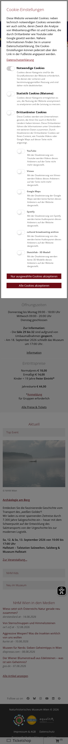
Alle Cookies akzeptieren (34, 285)
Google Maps (34, 191)
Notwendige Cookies (30, 68)
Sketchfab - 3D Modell (38, 252)
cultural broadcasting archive (43, 232)
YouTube (31, 150)
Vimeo (30, 171)
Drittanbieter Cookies (31, 112)
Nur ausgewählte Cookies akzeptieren (34, 276)
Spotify (31, 211)
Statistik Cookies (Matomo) (35, 93)
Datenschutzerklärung (20, 60)
